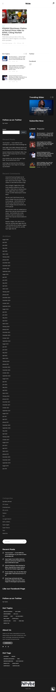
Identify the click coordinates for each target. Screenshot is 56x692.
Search (4, 129)
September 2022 (6, 375)
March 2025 (5, 288)
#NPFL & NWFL (6, 618)
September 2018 (6, 462)
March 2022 (5, 393)
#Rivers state (6, 663)
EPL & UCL (5, 510)
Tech (4, 530)
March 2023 (5, 358)
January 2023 (6, 364)
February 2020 (6, 436)
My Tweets (5, 123)
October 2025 (6, 268)
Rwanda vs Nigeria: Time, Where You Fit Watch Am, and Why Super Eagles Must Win (15, 226)
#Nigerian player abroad (9, 658)
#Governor (6, 656)
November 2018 (6, 460)
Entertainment (6, 507)
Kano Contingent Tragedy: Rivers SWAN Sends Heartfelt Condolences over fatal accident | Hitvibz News (14, 187)
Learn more (8, 642)
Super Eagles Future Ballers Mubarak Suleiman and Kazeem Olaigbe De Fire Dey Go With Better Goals (15, 148)
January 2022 (6, 399)
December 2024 (6, 297)
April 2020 (5, 433)
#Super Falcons (7, 620)
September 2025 (6, 271)
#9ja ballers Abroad (8, 611)
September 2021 (6, 410)
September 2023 (6, 341)
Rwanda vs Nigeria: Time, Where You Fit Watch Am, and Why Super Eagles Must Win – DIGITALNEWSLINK (15, 223)
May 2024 (5, 317)
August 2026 (5, 239)
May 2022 (5, 387)
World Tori (5, 533)
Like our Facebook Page (14, 589)
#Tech (14, 620)
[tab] (32, 129)
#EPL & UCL (16, 613)
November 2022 (6, 370)
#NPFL (18, 658)
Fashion (4, 513)
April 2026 (5, 251)
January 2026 (6, 259)
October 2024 (6, 303)
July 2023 (5, 346)
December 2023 (6, 332)
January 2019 (6, 454)
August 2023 (5, 344)
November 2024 (6, 300)
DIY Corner (5, 504)
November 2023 (6, 335)
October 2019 (6, 439)
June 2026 (5, 245)
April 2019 (5, 448)
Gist (3, 26)
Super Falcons (6, 527)
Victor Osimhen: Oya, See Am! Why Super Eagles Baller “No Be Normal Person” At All (14, 159)
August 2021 (5, 413)
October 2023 (6, 338)
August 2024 (5, 309)
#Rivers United (15, 663)
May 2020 (5, 431)
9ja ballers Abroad (7, 501)
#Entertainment (7, 613)
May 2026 (5, 248)
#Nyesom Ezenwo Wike (8, 661)
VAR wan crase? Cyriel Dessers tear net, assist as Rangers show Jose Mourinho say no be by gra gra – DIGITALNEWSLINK (15, 199)
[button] (53, 689)
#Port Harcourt (19, 661)
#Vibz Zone (21, 620)
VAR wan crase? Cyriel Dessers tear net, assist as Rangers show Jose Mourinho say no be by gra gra (15, 204)
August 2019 (5, 442)
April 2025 (5, 286)
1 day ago (38, 167)
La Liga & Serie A (7, 519)
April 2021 (5, 419)
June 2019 (5, 445)
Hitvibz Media (5, 43)
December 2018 (6, 457)
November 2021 (6, 404)
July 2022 (5, 381)
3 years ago (10, 43)
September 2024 (6, 306)
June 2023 (5, 349)
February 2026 (6, 257)
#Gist (11, 616)
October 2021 (6, 407)
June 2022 (5, 384)
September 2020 (6, 428)
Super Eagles (6, 524)
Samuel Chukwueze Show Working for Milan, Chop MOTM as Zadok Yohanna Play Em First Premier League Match (14, 153)
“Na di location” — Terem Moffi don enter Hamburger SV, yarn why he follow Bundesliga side (14, 143)
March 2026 (5, 254)
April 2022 (5, 390)
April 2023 (5, 355)
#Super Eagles (15, 618)
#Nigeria (13, 656)
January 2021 (6, 422)
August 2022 (5, 378)
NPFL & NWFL (6, 522)
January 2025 (6, 294)
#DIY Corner (17, 611)
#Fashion (6, 616)
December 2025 (6, 262)
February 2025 (6, 291)
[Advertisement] (15, 105)
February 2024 (6, 326)
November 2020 (6, 425)
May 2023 (5, 352)
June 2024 (5, 315)
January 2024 (6, 329)
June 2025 (5, 280)
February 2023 (6, 361)
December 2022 (6, 367)
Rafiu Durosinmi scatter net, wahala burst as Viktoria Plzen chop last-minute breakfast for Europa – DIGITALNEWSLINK (15, 211)
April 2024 (5, 320)
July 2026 (5, 242)
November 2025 (6, 265)
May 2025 (5, 283)
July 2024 (5, 312)
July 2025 (5, 277)
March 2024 (5, 323)
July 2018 (5, 468)
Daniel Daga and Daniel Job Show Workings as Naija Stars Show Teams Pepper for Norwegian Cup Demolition (14, 164)
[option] (14, 69)
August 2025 (5, 274)
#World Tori (6, 623)
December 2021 (6, 402)
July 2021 (5, 416)
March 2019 (5, 451)
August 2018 (5, 465)
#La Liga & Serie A (19, 616)
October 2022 (6, 373)
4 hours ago (34, 112)
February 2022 (6, 396)
